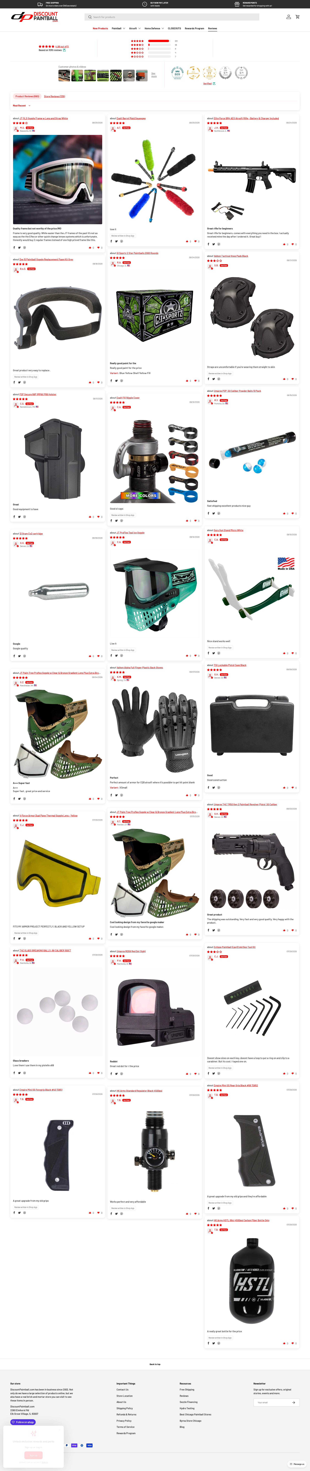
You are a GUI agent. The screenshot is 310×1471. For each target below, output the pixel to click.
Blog (182, 1426)
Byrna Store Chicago (190, 1420)
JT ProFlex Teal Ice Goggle (131, 532)
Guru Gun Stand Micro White (228, 530)
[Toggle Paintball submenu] (124, 28)
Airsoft (133, 28)
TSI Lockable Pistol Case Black (230, 665)
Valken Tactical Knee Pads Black (231, 255)
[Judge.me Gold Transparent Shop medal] (193, 72)
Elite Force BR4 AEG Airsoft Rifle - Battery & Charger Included (246, 118)
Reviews (212, 28)
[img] (54, 46)
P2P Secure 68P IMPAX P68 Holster (38, 394)
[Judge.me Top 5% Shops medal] (225, 72)
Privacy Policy (124, 1420)
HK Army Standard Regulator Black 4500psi (139, 1090)
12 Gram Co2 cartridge (31, 533)
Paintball (116, 28)
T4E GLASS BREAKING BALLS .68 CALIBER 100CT (45, 950)
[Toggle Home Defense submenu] (163, 28)
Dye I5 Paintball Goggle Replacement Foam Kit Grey (46, 259)
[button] (297, 16)
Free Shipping (187, 1389)
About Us (121, 1401)
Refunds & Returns (126, 1414)
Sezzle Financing (188, 1401)
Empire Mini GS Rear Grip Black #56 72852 (236, 1085)
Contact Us (122, 1389)
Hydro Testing (187, 1408)
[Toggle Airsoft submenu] (139, 28)
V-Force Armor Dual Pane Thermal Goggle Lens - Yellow (49, 815)
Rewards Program (194, 28)
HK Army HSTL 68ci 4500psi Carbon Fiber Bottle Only (241, 1220)
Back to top (155, 1364)
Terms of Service (125, 1426)
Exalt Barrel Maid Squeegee (131, 118)
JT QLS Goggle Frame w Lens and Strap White (44, 118)
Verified (207, 83)
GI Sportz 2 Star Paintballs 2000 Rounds (137, 253)
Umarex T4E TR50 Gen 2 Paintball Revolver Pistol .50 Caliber (245, 804)
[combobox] (172, 17)
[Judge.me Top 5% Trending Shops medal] (241, 72)
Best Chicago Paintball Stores (195, 1414)
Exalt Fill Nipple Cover (128, 397)
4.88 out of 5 (62, 46)
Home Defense (152, 28)
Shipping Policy (125, 1408)
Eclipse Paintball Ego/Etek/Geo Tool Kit (235, 947)
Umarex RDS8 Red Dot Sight (131, 951)
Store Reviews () (54, 96)
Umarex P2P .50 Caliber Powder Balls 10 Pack (237, 390)
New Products (100, 28)
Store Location (125, 1395)
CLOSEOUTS (174, 28)
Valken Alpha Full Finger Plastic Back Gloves (140, 667)
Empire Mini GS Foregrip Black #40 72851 (41, 1089)
